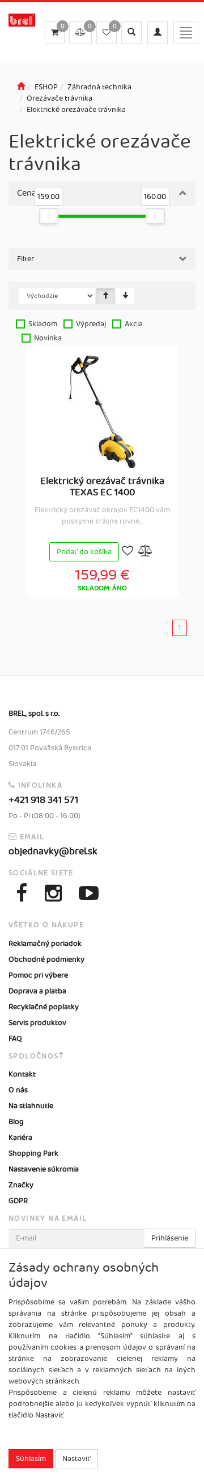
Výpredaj (91, 324)
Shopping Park (33, 1153)
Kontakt (22, 1074)
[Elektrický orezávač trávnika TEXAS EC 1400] (102, 411)
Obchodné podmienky (46, 959)
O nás (18, 1090)
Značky (20, 1185)
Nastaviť (76, 1459)
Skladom (42, 324)
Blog (16, 1122)
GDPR (18, 1201)
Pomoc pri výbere (38, 975)
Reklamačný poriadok (45, 943)
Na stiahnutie (30, 1106)
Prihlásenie (169, 1238)
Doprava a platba (37, 991)
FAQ (15, 1038)
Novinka (48, 338)
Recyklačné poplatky (43, 1007)
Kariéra (20, 1137)
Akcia (134, 324)
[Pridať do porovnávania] (146, 552)
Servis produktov (37, 1023)
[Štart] (21, 87)
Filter (25, 259)
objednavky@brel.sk (52, 851)
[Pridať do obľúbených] (127, 552)
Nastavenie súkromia (43, 1169)
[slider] (48, 216)
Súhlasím (31, 1459)
